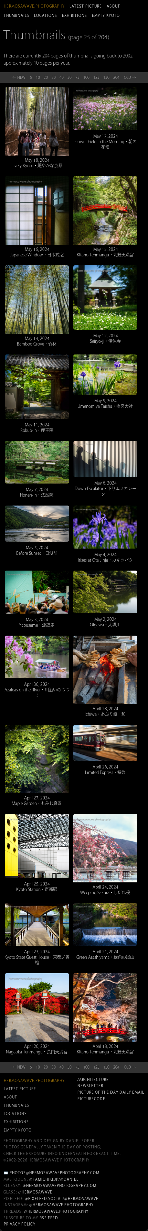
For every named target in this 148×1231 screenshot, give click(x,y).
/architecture (93, 1079)
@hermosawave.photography (61, 1205)
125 (96, 77)
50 (69, 77)
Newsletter (90, 1085)
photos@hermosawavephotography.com (54, 1173)
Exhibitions (74, 15)
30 (54, 77)
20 (46, 77)
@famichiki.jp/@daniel (53, 1179)
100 (86, 77)
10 (38, 77)
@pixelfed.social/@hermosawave (61, 1198)
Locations (45, 15)
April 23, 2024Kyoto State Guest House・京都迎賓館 (37, 957)
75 (77, 77)
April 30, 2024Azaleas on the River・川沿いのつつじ (37, 689)
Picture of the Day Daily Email (110, 1092)
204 (102, 37)
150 (106, 77)
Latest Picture (86, 6)
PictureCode (91, 1099)
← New (18, 77)
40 (62, 77)
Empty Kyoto (106, 15)
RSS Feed (49, 1218)
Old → (130, 77)
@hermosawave (35, 1192)
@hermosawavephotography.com (59, 1185)
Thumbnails (16, 15)
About (113, 6)
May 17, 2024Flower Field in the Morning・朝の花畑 (105, 141)
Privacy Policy (19, 1224)
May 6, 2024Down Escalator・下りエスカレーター (105, 488)
